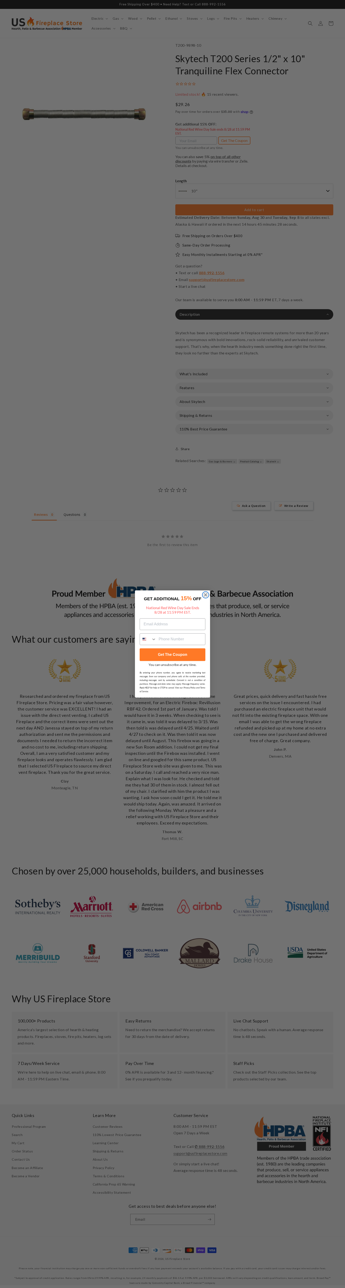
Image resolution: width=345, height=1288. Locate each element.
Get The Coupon (172, 655)
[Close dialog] (205, 595)
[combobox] (148, 639)
